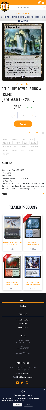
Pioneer (5, 150)
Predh (14, 150)
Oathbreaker (34, 146)
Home (18, 14)
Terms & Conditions (23, 320)
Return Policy (23, 324)
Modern (23, 146)
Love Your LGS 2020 (9, 146)
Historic (17, 143)
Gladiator (6, 143)
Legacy (33, 143)
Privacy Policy (23, 327)
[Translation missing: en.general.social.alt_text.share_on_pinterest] (27, 84)
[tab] (23, 163)
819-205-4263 (25, 373)
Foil (31, 139)
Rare (22, 150)
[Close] (44, 389)
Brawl (5, 139)
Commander (15, 139)
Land (25, 143)
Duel (24, 139)
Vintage (6, 154)
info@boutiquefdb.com (25, 377)
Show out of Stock (35, 133)
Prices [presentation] (4, 194)
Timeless (31, 150)
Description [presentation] (7, 162)
